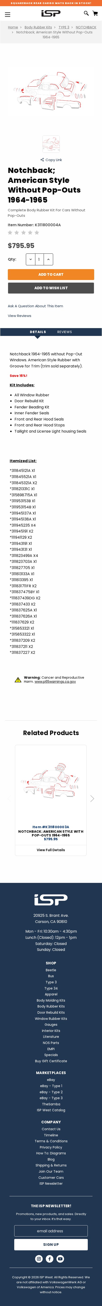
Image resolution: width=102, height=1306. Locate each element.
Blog (51, 1159)
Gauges (51, 1024)
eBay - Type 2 (51, 1092)
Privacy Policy (51, 1147)
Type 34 (51, 988)
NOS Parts (51, 1042)
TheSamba (51, 1104)
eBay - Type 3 (51, 1098)
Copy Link (54, 160)
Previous (11, 803)
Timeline (51, 1135)
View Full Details (51, 850)
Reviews (64, 332)
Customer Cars (51, 1177)
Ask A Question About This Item (35, 306)
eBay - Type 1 (51, 1086)
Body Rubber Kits (38, 27)
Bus (51, 976)
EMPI (51, 1049)
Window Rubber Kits (51, 1018)
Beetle (51, 970)
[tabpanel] (51, 800)
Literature (51, 1036)
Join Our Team (51, 1171)
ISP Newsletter (51, 1183)
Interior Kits (51, 1030)
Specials (51, 1055)
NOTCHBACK (86, 27)
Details (38, 332)
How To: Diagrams (51, 1153)
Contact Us (51, 1129)
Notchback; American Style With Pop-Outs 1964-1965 (50, 833)
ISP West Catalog (51, 1110)
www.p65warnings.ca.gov (55, 681)
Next (94, 803)
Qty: (12, 259)
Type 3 (51, 982)
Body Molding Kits (51, 1000)
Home (13, 27)
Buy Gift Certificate (51, 1061)
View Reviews (19, 315)
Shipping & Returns (51, 1165)
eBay (51, 1079)
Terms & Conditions (51, 1141)
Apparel (51, 994)
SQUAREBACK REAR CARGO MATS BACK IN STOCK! (51, 3)
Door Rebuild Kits (51, 1012)
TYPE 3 (64, 27)
